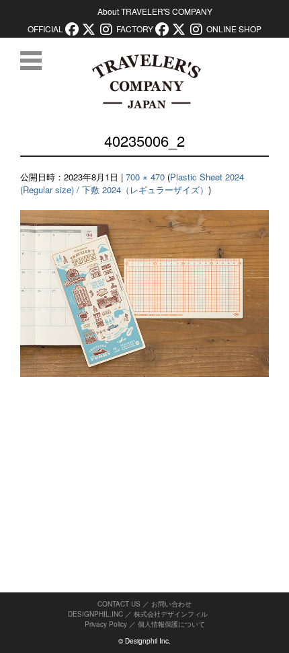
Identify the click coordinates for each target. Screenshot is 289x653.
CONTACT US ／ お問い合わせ (144, 604)
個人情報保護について (171, 624)
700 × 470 (145, 176)
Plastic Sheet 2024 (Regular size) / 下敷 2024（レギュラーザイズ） (132, 183)
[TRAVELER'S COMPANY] (146, 81)
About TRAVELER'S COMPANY (154, 11)
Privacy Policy (106, 624)
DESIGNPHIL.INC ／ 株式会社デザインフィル (138, 614)
